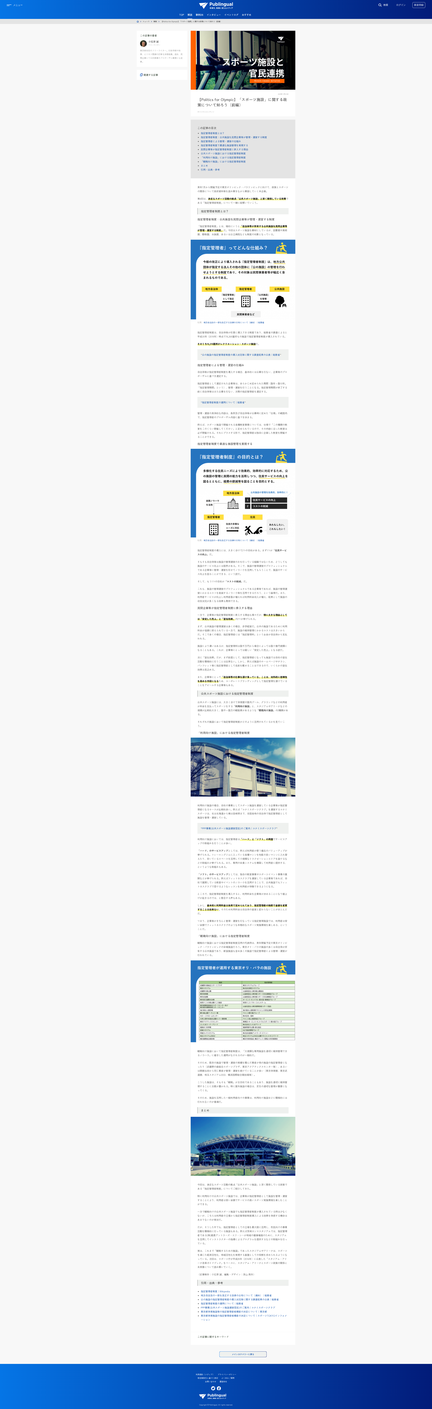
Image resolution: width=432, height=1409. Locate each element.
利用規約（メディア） (205, 1374)
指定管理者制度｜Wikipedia (215, 1291)
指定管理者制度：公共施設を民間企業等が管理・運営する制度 (234, 137)
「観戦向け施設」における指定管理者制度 (223, 161)
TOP (181, 14)
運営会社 (223, 1381)
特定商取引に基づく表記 (208, 1378)
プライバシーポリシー (227, 1374)
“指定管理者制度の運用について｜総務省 (223, 402)
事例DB (199, 14)
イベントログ (231, 14)
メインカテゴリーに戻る (243, 1354)
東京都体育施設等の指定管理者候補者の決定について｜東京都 (234, 1311)
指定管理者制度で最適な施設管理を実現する (224, 145)
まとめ (204, 165)
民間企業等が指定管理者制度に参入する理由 (224, 149)
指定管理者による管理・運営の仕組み (221, 141)
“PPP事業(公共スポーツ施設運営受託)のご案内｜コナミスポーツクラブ (238, 828)
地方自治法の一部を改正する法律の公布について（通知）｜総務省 (234, 322)
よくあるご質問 (227, 1378)
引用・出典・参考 (210, 169)
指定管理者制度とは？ (212, 133)
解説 (189, 14)
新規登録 (419, 5)
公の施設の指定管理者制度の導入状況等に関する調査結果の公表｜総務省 (241, 354)
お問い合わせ (210, 1381)
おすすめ (246, 14)
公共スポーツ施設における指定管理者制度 (223, 153)
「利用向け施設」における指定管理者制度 (223, 157)
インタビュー (214, 14)
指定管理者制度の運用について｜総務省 (222, 1303)
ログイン (401, 5)
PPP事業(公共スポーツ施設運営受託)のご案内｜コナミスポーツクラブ (238, 1307)
